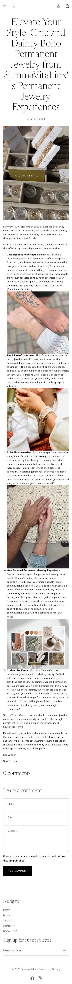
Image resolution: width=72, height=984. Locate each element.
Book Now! (10, 931)
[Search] (13, 6)
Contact (9, 926)
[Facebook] (32, 978)
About (7, 920)
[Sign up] (64, 950)
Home (6, 910)
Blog (6, 915)
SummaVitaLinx (29, 969)
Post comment (17, 870)
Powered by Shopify (49, 969)
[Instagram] (39, 978)
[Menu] (4, 6)
